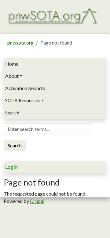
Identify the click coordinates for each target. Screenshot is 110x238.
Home (11, 64)
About (12, 76)
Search (12, 112)
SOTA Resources (22, 100)
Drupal (37, 201)
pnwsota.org (20, 42)
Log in (11, 167)
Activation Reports (25, 88)
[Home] (52, 15)
